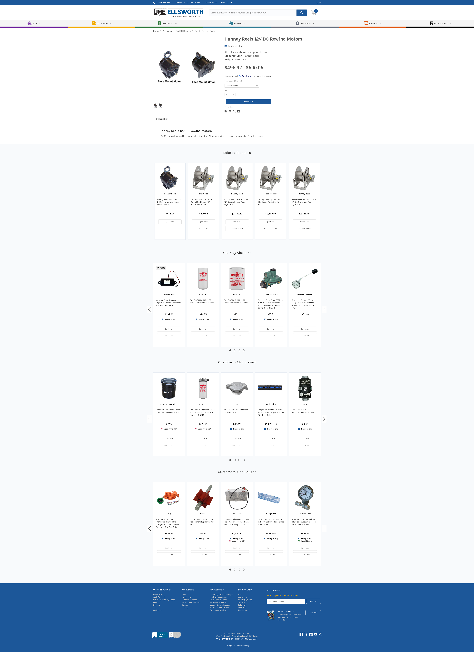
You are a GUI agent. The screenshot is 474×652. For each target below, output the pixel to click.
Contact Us (180, 2)
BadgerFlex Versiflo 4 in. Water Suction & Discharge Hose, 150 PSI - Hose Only (271, 412)
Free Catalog (195, 2)
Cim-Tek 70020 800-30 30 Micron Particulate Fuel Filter (202, 301)
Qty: (226, 90)
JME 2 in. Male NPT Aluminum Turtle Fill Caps (236, 411)
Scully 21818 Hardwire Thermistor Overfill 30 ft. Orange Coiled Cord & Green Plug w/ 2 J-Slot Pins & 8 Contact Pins (167, 523)
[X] (234, 111)
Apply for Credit (159, 597)
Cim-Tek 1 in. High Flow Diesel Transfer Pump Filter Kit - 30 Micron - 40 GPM (202, 412)
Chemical (242, 607)
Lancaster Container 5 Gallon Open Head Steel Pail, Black (168, 411)
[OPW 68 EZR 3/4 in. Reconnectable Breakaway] (305, 388)
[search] (301, 13)
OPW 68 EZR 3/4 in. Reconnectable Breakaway (303, 411)
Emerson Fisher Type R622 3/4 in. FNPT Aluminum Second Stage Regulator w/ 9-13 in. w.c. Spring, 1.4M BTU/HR (271, 304)
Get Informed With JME (191, 602)
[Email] (230, 111)
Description (162, 118)
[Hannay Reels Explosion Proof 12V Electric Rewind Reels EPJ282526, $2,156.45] (304, 178)
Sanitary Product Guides (219, 607)
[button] (149, 309)
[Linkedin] (238, 111)
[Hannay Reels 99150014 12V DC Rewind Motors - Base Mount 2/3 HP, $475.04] (170, 178)
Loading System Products (220, 605)
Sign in (318, 2)
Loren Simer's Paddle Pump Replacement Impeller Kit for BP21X (202, 522)
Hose (240, 594)
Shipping (156, 605)
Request (313, 613)
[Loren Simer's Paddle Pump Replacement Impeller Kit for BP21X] (203, 498)
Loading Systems (245, 600)
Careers (185, 605)
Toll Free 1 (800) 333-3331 (245, 638)
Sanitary (241, 602)
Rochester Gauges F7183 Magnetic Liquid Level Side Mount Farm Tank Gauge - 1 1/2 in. (303, 304)
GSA (231, 2)
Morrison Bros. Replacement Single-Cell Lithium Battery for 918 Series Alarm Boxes (168, 302)
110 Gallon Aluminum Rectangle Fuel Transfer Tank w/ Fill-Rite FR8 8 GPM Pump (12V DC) (237, 522)
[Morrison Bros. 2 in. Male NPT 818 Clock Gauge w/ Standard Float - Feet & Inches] (305, 498)
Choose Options (237, 228)
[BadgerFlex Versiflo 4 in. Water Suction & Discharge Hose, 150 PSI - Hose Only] (271, 388)
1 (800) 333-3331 (163, 2)
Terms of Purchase (189, 600)
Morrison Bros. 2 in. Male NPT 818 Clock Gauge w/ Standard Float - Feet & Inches (304, 522)
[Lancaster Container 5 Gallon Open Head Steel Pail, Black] (169, 388)
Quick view (170, 222)
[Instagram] (320, 634)
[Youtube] (315, 634)
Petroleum (242, 597)
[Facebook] (226, 111)
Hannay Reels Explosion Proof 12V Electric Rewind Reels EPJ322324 (236, 202)
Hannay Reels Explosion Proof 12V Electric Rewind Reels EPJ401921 (270, 202)
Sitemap (185, 607)
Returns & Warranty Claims (164, 600)
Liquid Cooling (243, 610)
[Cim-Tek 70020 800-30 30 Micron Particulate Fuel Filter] (203, 279)
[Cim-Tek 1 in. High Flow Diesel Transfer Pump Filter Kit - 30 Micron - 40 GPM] (203, 388)
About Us (185, 594)
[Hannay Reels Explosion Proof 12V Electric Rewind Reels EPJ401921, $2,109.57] (270, 178)
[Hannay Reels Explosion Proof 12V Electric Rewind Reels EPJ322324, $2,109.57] (237, 178)
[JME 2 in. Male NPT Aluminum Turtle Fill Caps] (237, 388)
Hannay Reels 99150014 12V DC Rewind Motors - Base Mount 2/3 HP (169, 202)
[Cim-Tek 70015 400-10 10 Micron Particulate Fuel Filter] (237, 279)
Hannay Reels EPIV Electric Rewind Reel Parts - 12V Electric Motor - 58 (202, 202)
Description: (233, 81)
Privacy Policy (187, 597)
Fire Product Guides (218, 610)
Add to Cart (203, 228)
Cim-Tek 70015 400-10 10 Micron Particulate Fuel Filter (236, 301)
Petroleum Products (218, 602)
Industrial (242, 605)
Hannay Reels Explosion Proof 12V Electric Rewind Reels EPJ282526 (303, 202)
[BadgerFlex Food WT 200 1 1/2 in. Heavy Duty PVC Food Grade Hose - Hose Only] (271, 498)
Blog (223, 2)
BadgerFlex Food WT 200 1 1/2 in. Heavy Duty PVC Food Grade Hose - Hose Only (271, 522)
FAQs (155, 602)
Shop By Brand (211, 2)
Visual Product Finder (218, 600)
